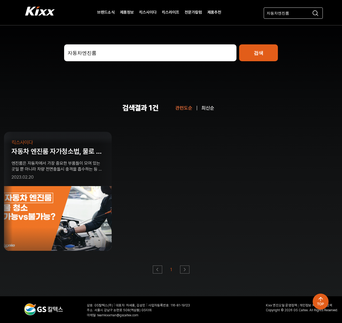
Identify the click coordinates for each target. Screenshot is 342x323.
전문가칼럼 (193, 12)
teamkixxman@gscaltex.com (117, 315)
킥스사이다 (148, 12)
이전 (158, 271)
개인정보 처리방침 (312, 305)
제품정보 (127, 12)
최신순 (207, 108)
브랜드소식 (106, 12)
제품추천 (214, 12)
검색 (329, 305)
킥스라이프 (170, 12)
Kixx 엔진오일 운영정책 (281, 305)
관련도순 (183, 108)
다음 (185, 271)
